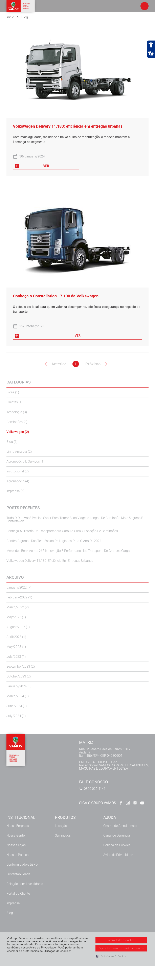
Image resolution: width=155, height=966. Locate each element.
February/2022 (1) (19, 597)
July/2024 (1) (16, 716)
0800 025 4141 (95, 788)
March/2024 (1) (17, 696)
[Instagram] (128, 803)
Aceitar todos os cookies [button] (121, 940)
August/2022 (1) (18, 627)
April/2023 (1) (16, 637)
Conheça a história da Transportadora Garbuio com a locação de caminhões (62, 531)
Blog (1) (12, 442)
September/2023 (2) (20, 666)
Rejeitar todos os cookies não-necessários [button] (121, 948)
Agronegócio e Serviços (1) (25, 461)
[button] (111, 956)
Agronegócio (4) (17, 481)
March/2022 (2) (17, 607)
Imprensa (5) (15, 491)
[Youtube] (142, 803)
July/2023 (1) (16, 657)
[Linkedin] (135, 803)
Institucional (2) (17, 471)
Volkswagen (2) (17, 432)
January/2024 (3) (18, 686)
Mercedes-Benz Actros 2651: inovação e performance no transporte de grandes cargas (68, 551)
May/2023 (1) (16, 647)
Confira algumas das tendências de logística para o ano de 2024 (53, 541)
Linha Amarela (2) (19, 451)
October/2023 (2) (18, 676)
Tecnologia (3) (16, 412)
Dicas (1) (12, 392)
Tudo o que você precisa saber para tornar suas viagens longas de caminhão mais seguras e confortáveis (74, 519)
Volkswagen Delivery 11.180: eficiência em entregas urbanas (49, 561)
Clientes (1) (14, 402)
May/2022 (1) (16, 617)
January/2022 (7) (18, 587)
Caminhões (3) (16, 422)
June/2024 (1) (16, 706)
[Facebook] (120, 803)
